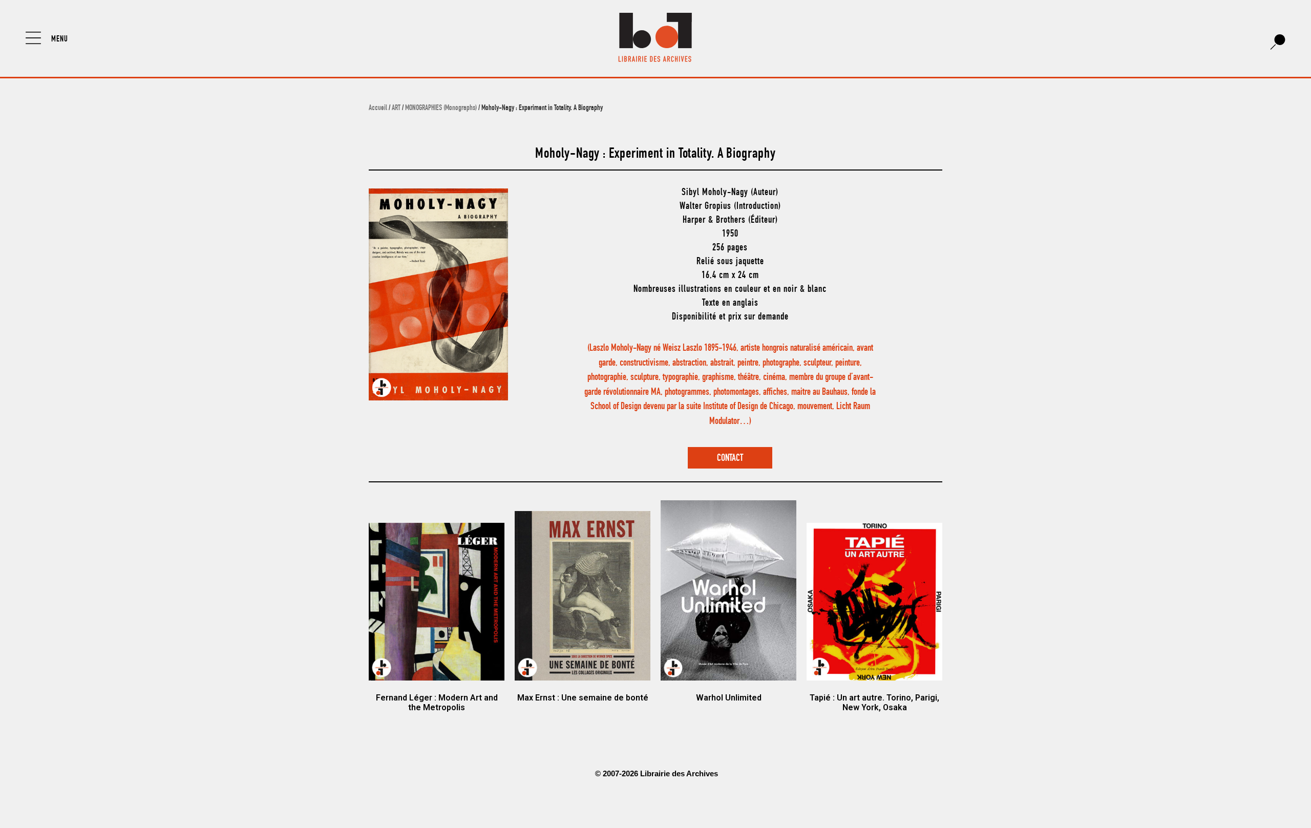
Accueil (378, 108)
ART (396, 108)
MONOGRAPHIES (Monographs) (441, 108)
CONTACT (730, 458)
